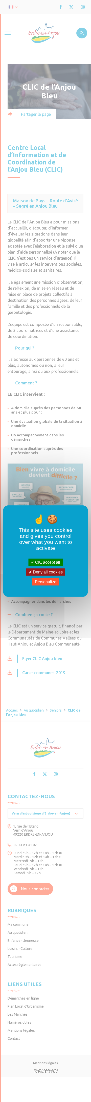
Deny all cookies (47, 572)
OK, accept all (47, 562)
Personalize (45, 582)
